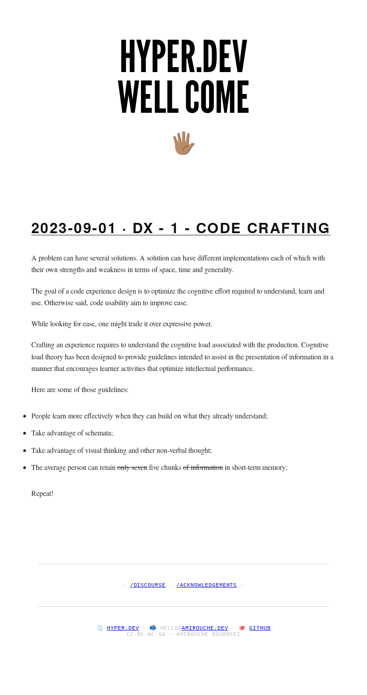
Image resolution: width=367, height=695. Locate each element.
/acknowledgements (206, 585)
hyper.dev (123, 628)
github (260, 628)
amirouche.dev (205, 628)
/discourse (148, 585)
